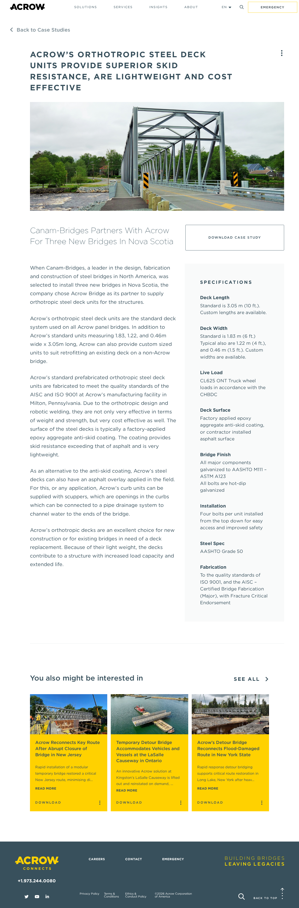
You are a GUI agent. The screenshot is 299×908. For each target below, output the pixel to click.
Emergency (273, 7)
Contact (133, 859)
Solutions (85, 7)
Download (48, 802)
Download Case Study (234, 238)
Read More (45, 788)
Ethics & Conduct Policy (135, 895)
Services (123, 7)
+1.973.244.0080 (37, 880)
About (191, 7)
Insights (158, 7)
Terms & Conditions (111, 895)
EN (224, 7)
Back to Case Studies (42, 30)
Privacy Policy (89, 893)
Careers (97, 859)
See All (248, 679)
